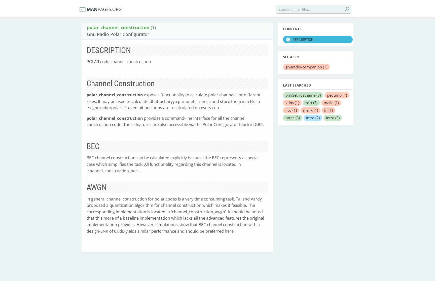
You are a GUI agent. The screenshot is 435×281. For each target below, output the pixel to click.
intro (313, 117)
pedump (337, 95)
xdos (292, 102)
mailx (310, 110)
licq (291, 110)
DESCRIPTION (303, 39)
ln (328, 110)
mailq (331, 102)
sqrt (311, 102)
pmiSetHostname (303, 95)
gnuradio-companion (306, 66)
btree (292, 117)
